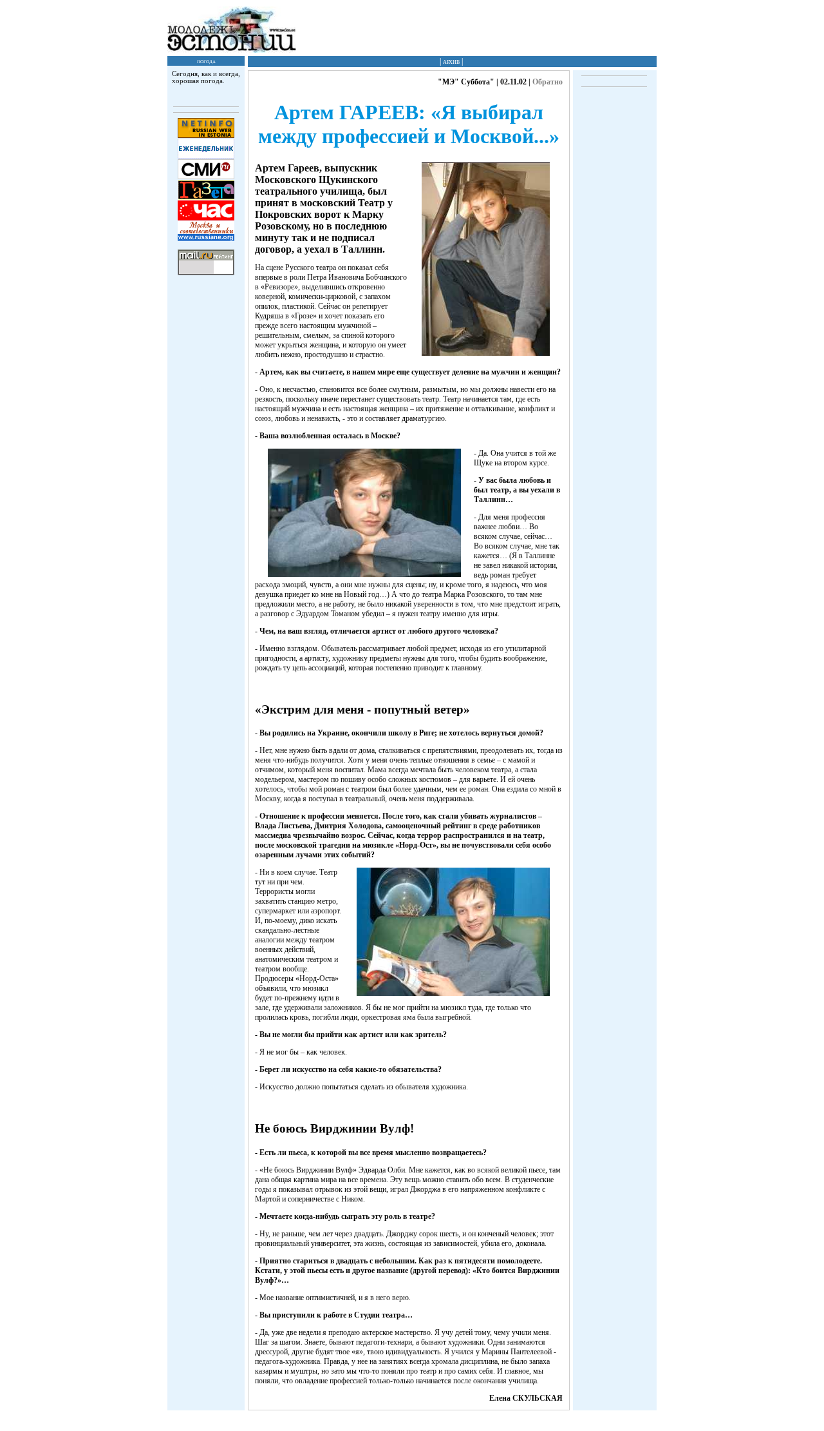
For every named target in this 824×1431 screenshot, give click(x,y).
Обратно (547, 81)
